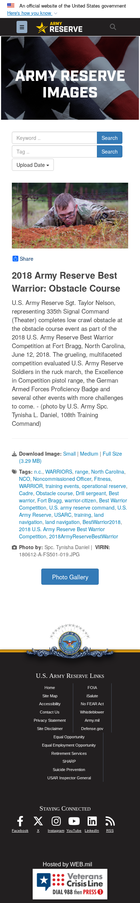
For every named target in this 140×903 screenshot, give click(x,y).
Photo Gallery (70, 577)
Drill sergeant (91, 493)
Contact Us (50, 712)
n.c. (38, 471)
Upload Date (31, 164)
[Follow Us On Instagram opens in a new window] (56, 823)
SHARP (69, 761)
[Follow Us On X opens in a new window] (38, 823)
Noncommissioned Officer (62, 478)
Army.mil (92, 720)
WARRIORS (58, 471)
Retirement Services (69, 753)
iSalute (92, 696)
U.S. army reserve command (82, 507)
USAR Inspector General (69, 778)
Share (26, 258)
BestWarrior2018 (102, 521)
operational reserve (104, 485)
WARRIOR (31, 485)
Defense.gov (92, 728)
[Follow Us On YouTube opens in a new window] (74, 823)
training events (62, 485)
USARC (62, 514)
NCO (24, 478)
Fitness (102, 478)
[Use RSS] (110, 823)
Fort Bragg (49, 500)
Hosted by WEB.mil (67, 864)
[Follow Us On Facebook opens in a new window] (20, 823)
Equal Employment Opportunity (69, 745)
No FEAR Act (92, 704)
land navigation (62, 521)
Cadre (26, 493)
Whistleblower (92, 712)
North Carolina (107, 471)
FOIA (92, 687)
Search (110, 137)
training (82, 514)
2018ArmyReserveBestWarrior (83, 536)
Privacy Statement (50, 720)
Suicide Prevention (69, 769)
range (81, 471)
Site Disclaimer (50, 728)
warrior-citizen (80, 500)
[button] (33, 13)
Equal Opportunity (69, 737)
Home (50, 687)
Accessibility (50, 704)
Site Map (49, 696)
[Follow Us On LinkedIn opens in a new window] (92, 823)
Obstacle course (54, 493)
